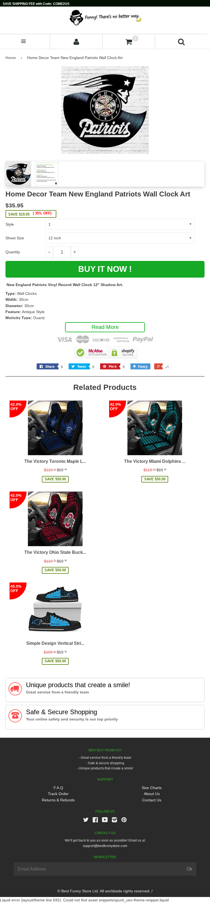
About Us (152, 794)
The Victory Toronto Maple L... (55, 461)
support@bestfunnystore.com (105, 846)
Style (9, 224)
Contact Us (151, 800)
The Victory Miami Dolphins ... (154, 461)
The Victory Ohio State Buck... (55, 552)
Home (10, 57)
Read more (105, 327)
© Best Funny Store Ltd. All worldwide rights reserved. (103, 891)
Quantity (12, 252)
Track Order (58, 794)
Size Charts (152, 788)
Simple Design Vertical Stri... (55, 643)
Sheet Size (14, 238)
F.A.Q (58, 788)
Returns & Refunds (58, 800)
